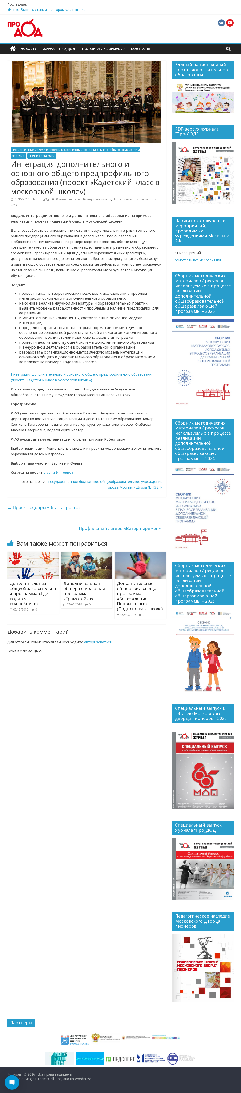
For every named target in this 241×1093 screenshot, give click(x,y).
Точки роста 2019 (42, 156)
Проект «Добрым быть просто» (43, 507)
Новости (29, 48)
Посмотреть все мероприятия (196, 260)
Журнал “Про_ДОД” (59, 48)
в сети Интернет (58, 472)
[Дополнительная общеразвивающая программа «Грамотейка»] (87, 554)
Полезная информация (103, 48)
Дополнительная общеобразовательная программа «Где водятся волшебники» (33, 593)
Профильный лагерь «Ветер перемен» (122, 528)
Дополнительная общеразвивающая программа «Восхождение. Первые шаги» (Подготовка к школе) (140, 596)
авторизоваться (98, 642)
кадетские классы (99, 199)
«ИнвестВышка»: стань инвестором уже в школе (46, 9)
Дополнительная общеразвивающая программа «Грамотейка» (84, 590)
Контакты (140, 48)
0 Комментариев (68, 199)
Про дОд (43, 199)
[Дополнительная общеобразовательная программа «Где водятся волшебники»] (33, 554)
